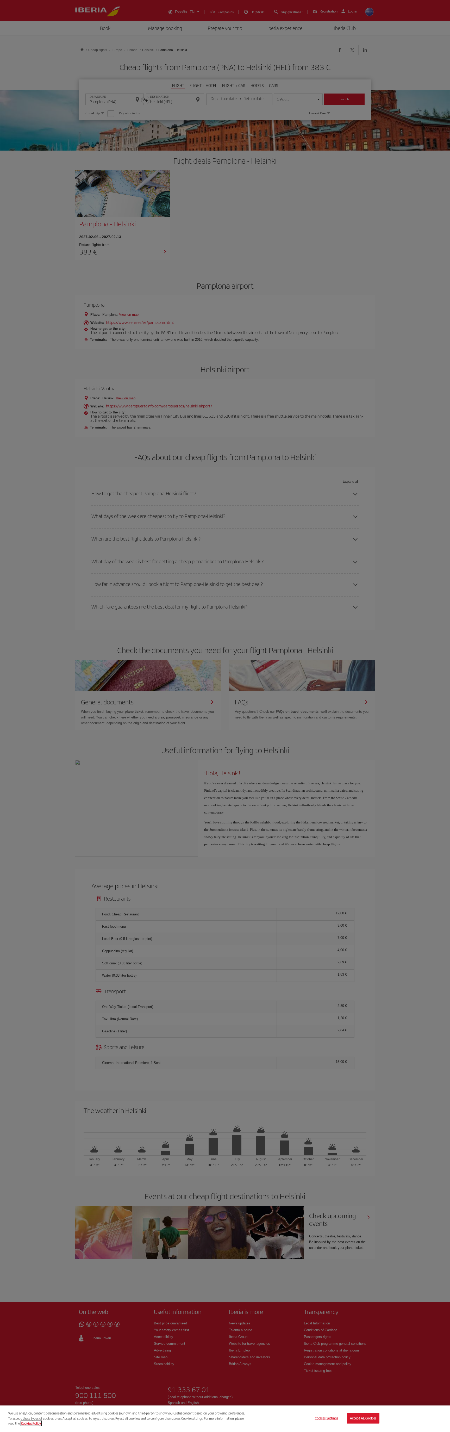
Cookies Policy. (31, 1423)
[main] (225, 1418)
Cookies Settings (326, 1418)
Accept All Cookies (363, 1418)
